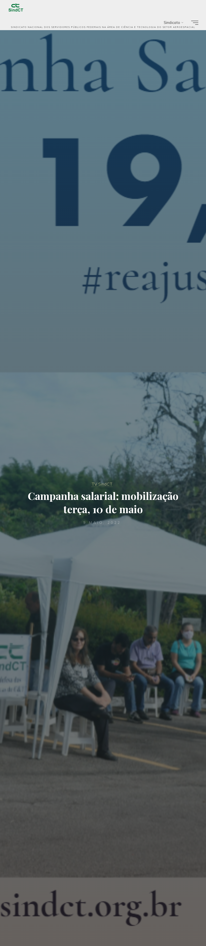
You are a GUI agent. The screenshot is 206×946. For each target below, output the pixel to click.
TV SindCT (102, 484)
